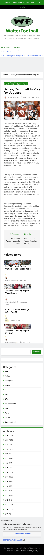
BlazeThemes (21, 551)
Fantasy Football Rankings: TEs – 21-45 (20, 2)
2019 (6, 468)
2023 (6, 449)
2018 (6, 472)
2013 (6, 495)
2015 (6, 486)
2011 (6, 505)
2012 (6, 500)
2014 (6, 491)
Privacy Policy (32, 551)
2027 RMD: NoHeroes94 (12, 540)
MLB (6, 390)
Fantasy (7, 376)
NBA (6, 395)
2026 (6, 435)
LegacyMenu (5, 47)
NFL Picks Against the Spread (13, 56)
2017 (6, 477)
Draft (6, 84)
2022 (6, 454)
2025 (6, 440)
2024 (6, 445)
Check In (16, 47)
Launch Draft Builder (22, 534)
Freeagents (9, 381)
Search (36, 352)
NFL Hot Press (21, 84)
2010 (6, 509)
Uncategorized (10, 422)
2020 (6, 463)
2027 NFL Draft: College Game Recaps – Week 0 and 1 (18, 269)
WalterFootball (22, 31)
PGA (6, 408)
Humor (7, 385)
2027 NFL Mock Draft (10, 51)
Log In (22, 7)
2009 (6, 514)
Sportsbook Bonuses (34, 56)
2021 (6, 459)
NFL (12, 84)
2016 (6, 482)
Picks (7, 413)
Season (7, 418)
